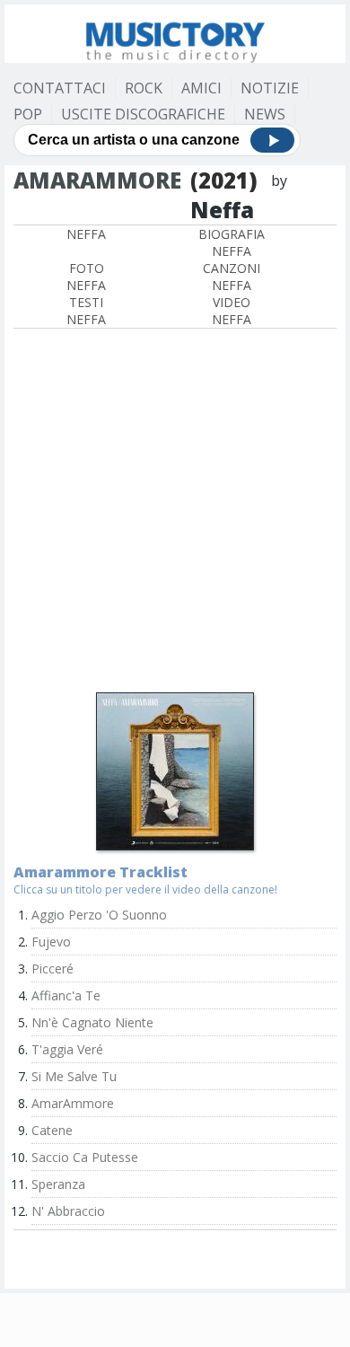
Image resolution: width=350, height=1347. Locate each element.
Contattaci (59, 88)
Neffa (86, 233)
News (264, 114)
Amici (201, 88)
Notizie (270, 88)
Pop (27, 114)
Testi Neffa (86, 311)
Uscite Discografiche (143, 114)
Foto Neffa (86, 277)
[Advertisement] (175, 513)
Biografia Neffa (231, 242)
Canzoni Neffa (231, 277)
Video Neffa (231, 311)
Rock (143, 88)
